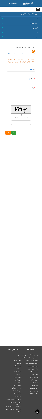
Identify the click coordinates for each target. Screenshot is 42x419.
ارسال (13, 133)
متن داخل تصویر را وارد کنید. (21, 118)
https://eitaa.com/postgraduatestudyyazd (21, 54)
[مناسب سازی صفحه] (37, 411)
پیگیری (8, 133)
